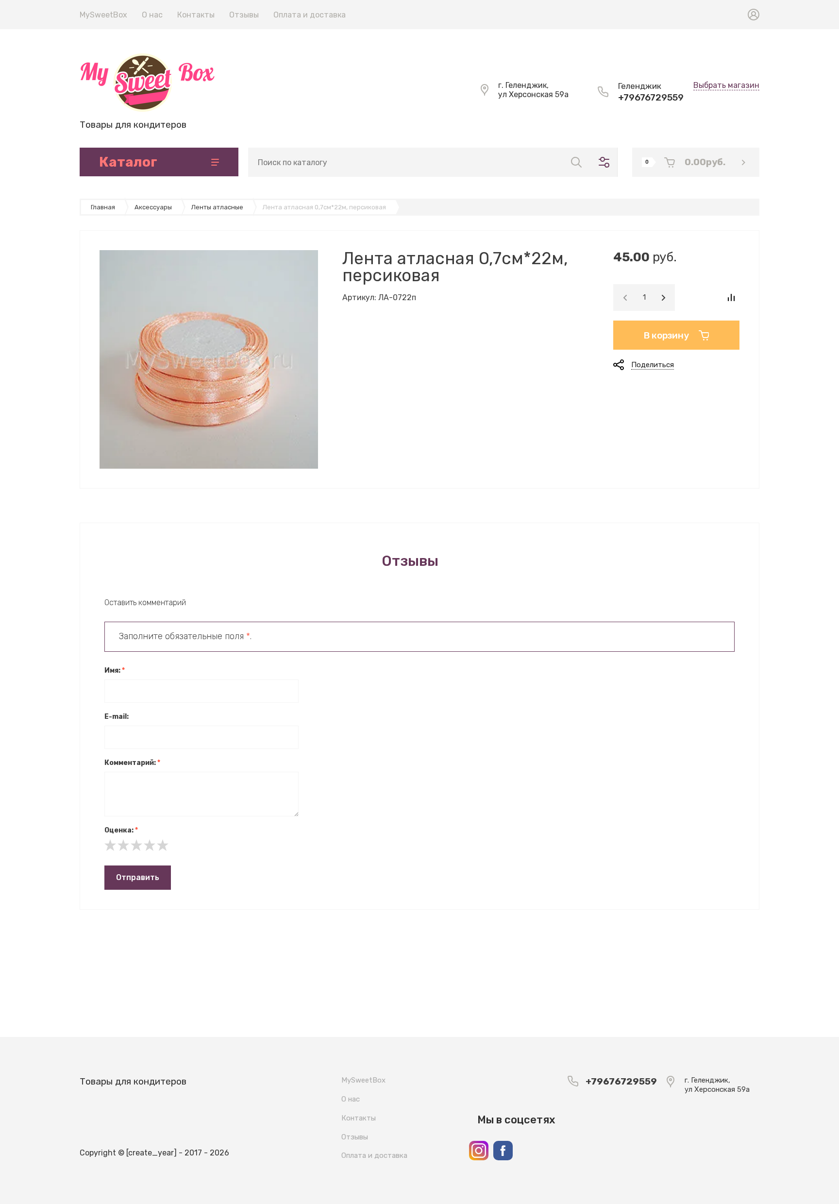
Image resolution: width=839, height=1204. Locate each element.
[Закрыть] (505, 10)
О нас (152, 14)
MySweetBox (103, 14)
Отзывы (244, 14)
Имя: (114, 670)
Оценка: (121, 830)
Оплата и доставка (309, 14)
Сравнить (730, 297)
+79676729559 (651, 97)
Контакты (196, 14)
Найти (576, 162)
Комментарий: (132, 763)
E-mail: (116, 716)
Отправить (137, 877)
